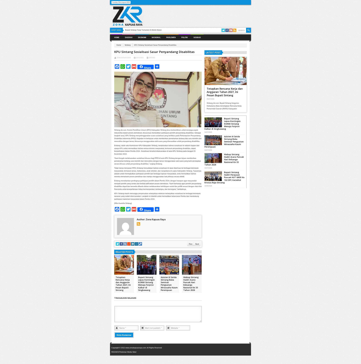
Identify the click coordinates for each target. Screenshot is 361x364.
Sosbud (197, 37)
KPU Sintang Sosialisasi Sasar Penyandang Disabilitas (154, 52)
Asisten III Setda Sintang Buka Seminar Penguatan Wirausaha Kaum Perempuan (169, 283)
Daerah (128, 37)
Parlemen (171, 37)
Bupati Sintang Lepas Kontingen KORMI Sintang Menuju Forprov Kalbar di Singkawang (146, 283)
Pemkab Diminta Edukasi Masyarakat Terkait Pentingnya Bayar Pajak (151, 30)
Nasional (156, 37)
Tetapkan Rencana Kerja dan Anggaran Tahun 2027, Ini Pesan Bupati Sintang (123, 283)
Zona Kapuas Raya (124, 57)
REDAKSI (115, 352)
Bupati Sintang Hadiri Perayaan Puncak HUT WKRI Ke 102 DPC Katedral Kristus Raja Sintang (224, 177)
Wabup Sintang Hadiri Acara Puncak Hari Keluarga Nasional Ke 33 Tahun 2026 (191, 283)
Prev (190, 244)
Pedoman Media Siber (128, 352)
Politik (184, 37)
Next (197, 244)
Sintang (128, 45)
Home (116, 37)
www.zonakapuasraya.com (135, 348)
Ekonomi (142, 37)
